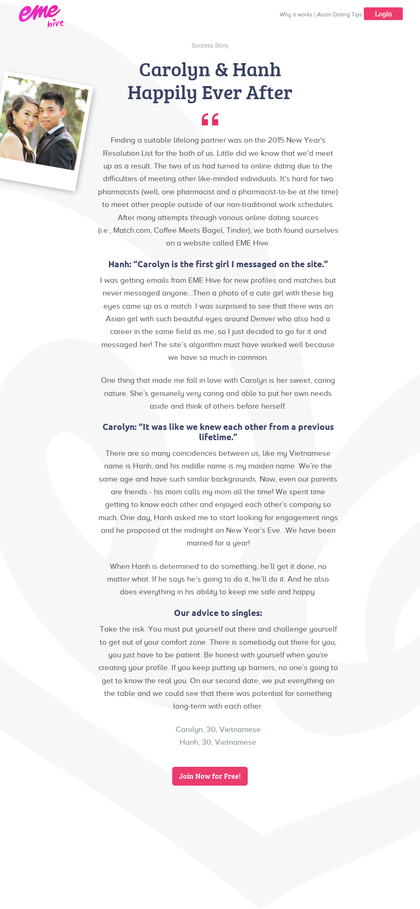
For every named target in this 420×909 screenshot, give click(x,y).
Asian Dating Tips (339, 14)
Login (383, 13)
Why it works (296, 14)
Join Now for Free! (210, 776)
